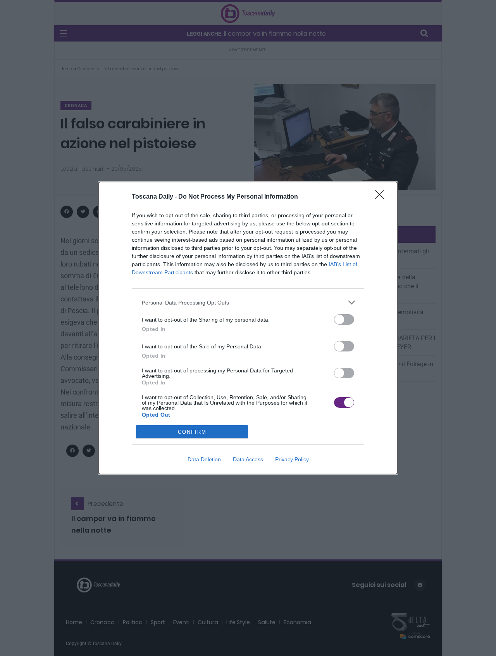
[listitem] (248, 302)
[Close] (382, 197)
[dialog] (248, 328)
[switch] (344, 319)
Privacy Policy (292, 459)
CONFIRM (192, 432)
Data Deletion (204, 459)
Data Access (248, 459)
